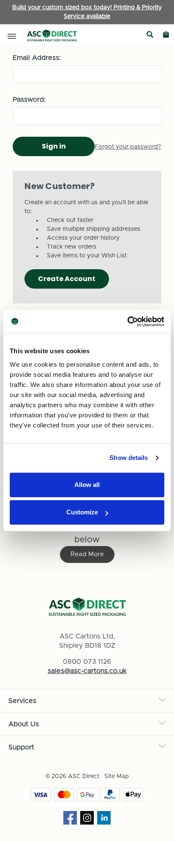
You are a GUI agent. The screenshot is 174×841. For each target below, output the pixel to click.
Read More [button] (87, 554)
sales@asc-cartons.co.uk (87, 671)
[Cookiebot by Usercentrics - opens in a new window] (127, 321)
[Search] (150, 34)
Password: (29, 99)
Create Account (66, 279)
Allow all (87, 484)
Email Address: (37, 57)
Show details (128, 457)
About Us (23, 724)
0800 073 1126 (87, 661)
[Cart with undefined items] (166, 34)
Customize (82, 512)
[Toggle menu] (11, 36)
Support (21, 747)
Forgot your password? (128, 147)
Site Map (116, 776)
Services (22, 701)
